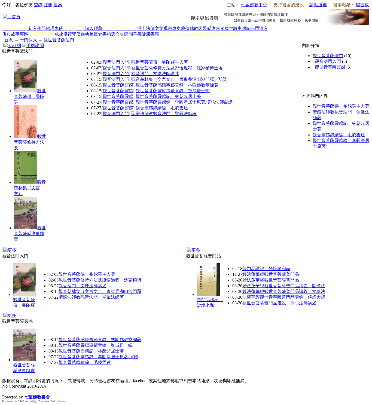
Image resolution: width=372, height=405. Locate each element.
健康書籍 (150, 34)
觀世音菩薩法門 (59, 40)
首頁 (8, 40)
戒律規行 (63, 34)
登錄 (38, 4)
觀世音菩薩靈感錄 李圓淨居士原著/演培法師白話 (184, 102)
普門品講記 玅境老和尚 (266, 268)
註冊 (48, 4)
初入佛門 (37, 28)
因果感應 (207, 28)
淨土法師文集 (150, 28)
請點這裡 (318, 4)
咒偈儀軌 (80, 34)
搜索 (57, 4)
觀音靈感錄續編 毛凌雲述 (162, 108)
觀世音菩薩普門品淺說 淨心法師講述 (279, 303)
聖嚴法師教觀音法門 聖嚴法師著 (164, 113)
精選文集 (115, 34)
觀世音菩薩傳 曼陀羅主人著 (159, 62)
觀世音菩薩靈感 (118, 85)
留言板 (362, 4)
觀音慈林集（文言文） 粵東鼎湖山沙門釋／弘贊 (179, 79)
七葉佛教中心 (254, 4)
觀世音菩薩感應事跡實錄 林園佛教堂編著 (177, 85)
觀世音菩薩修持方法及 (30, 142)
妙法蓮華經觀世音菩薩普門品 (270, 274)
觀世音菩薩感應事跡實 (30, 233)
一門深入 (259, 28)
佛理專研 (54, 28)
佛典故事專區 (15, 34)
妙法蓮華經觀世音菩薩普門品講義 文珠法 (283, 291)
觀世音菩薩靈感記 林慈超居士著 (168, 96)
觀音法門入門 (116, 62)
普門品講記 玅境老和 (210, 302)
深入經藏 (93, 28)
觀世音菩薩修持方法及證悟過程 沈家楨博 (100, 280)
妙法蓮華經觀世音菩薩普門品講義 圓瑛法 (283, 285)
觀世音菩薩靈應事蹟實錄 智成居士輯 (173, 90)
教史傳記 (242, 28)
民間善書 (133, 34)
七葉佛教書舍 (37, 397)
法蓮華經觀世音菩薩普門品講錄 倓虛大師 (283, 297)
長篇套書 (98, 34)
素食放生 (224, 28)
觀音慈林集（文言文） (30, 188)
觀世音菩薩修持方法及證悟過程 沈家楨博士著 (177, 68)
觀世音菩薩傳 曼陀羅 (30, 96)
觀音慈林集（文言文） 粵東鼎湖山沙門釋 (100, 291)
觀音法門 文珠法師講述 (155, 73)
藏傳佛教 (189, 28)
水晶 (6, 391)
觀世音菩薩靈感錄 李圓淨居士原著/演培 (98, 356)
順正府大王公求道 (29, 391)
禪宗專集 (172, 28)
